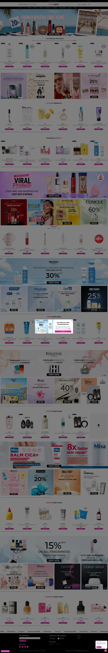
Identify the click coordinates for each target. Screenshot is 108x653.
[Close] (72, 321)
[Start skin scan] (105, 650)
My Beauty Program (5, 651)
